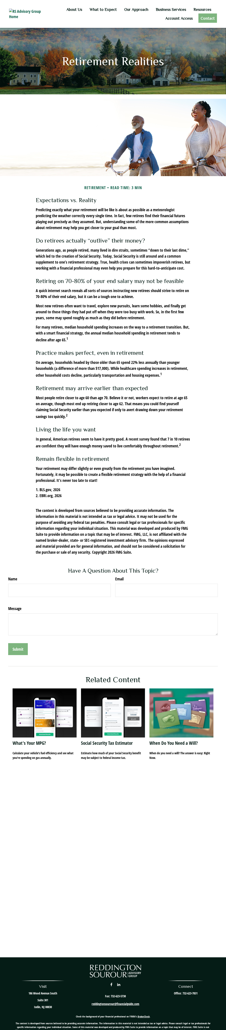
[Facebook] (111, 984)
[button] (74, 9)
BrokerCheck (144, 1016)
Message (14, 608)
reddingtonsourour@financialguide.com (115, 1004)
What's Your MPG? (29, 743)
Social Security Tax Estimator (107, 743)
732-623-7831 (190, 993)
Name (12, 579)
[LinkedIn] (119, 984)
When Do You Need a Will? (173, 743)
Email (119, 579)
